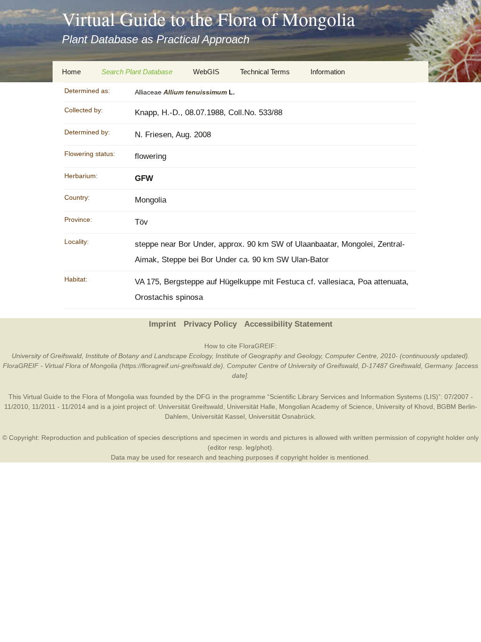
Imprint (162, 324)
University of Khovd (404, 406)
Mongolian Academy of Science (325, 406)
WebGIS (206, 72)
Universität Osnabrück (281, 416)
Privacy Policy (210, 324)
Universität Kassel (218, 416)
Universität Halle (251, 406)
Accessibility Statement (288, 324)
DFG (203, 396)
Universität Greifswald (190, 406)
